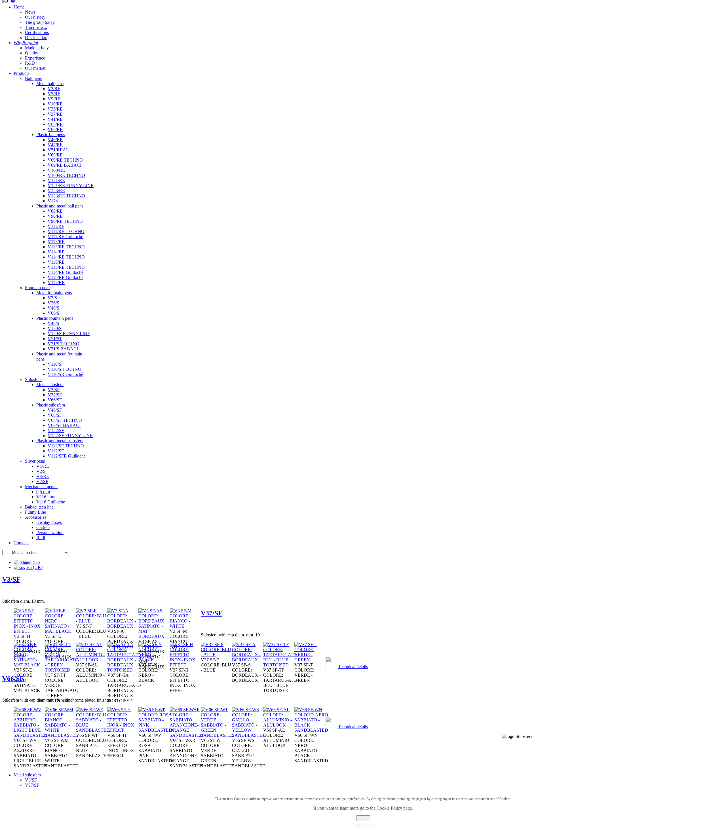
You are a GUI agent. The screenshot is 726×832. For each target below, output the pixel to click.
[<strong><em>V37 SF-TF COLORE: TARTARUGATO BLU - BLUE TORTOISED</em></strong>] (280, 664)
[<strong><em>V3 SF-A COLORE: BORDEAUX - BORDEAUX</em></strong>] (122, 626)
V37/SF (211, 613)
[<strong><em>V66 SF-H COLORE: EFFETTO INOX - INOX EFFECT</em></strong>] (122, 730)
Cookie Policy (363, 825)
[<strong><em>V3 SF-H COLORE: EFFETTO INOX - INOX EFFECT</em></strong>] (29, 631)
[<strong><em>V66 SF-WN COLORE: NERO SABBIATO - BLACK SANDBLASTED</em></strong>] (311, 730)
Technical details (353, 666)
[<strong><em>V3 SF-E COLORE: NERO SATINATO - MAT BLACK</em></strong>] (60, 631)
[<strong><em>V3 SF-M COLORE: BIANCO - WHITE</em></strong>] (185, 626)
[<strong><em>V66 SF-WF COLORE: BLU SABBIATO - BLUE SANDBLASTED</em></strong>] (93, 730)
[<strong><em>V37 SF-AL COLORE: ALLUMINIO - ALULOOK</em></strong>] (91, 659)
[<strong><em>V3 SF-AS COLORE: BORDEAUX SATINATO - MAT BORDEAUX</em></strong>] (154, 636)
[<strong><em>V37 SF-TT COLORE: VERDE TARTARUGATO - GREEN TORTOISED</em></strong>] (62, 670)
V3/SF (11, 579)
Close (363, 818)
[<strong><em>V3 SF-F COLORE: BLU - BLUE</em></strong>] (91, 621)
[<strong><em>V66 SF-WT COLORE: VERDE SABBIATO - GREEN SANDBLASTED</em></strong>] (218, 735)
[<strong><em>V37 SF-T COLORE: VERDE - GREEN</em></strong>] (310, 659)
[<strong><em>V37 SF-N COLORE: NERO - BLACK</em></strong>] (154, 659)
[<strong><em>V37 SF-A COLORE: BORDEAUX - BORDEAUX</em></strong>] (247, 659)
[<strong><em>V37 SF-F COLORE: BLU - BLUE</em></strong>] (216, 654)
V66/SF (13, 678)
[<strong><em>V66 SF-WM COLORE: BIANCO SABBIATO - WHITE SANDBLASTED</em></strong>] (62, 735)
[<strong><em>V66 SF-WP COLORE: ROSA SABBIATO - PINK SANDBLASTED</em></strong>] (155, 730)
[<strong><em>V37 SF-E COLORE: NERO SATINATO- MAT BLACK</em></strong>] (29, 664)
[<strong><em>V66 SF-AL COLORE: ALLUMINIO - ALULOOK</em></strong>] (278, 725)
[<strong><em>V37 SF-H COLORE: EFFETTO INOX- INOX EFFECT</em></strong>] (185, 664)
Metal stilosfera (27, 774)
